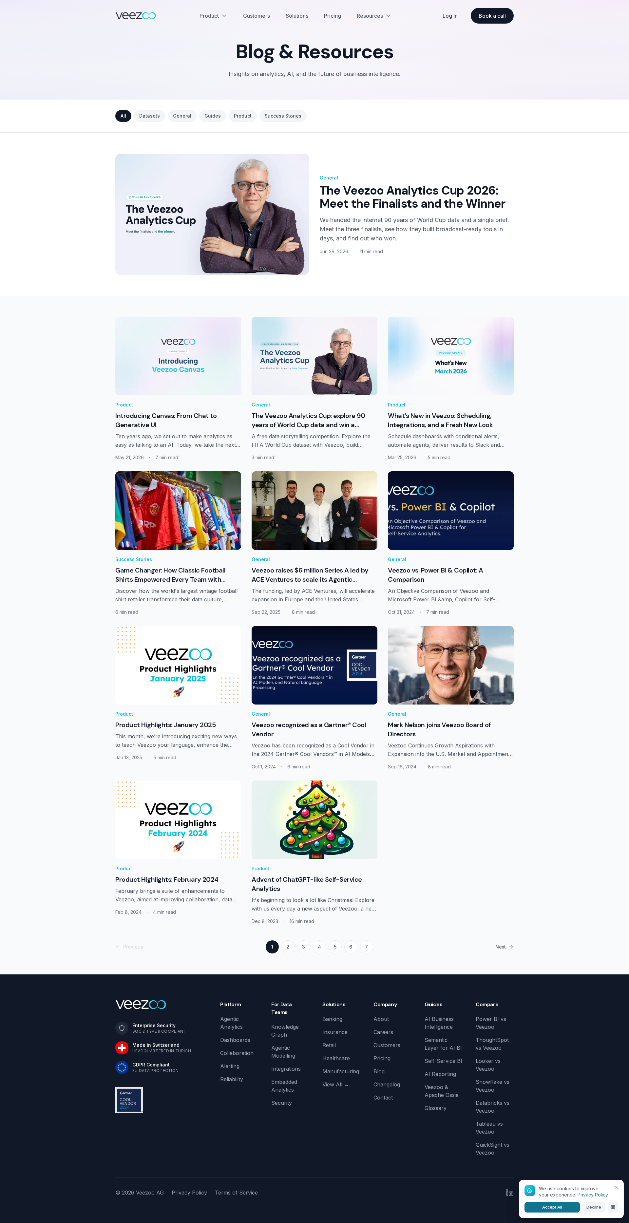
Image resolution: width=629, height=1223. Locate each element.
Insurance (335, 1032)
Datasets (149, 116)
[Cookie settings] (613, 1207)
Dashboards (235, 1040)
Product (209, 15)
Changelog (386, 1084)
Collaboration (237, 1053)
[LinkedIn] (510, 1192)
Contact (383, 1097)
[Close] (616, 1187)
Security (281, 1103)
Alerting (229, 1066)
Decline (593, 1206)
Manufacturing (340, 1071)
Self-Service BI (443, 1061)
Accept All (552, 1206)
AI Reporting (440, 1074)
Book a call (492, 15)
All (123, 116)
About (381, 1019)
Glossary (436, 1108)
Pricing (332, 15)
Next (500, 947)
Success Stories (283, 116)
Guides (212, 116)
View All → (335, 1084)
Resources (370, 15)
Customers (256, 15)
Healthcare (336, 1058)
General (182, 116)
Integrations (286, 1068)
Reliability (231, 1079)
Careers (383, 1032)
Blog (379, 1071)
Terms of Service (236, 1192)
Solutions (297, 15)
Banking (332, 1019)
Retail (329, 1045)
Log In (450, 15)
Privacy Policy (189, 1192)
